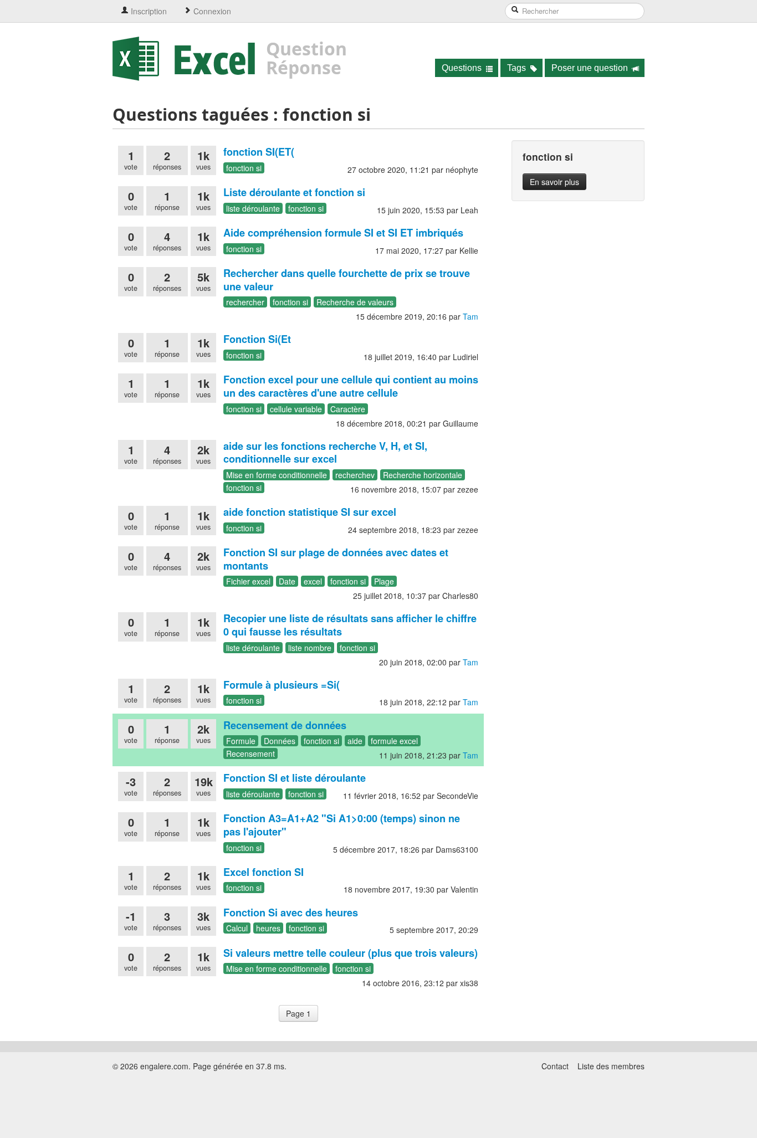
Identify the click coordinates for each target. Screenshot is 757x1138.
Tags (517, 68)
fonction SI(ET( (258, 152)
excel (313, 581)
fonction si (244, 167)
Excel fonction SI (263, 872)
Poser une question (590, 68)
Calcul (237, 928)
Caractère (347, 408)
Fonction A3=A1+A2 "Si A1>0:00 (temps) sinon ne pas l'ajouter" (341, 825)
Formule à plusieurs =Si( (281, 685)
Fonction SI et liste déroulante (294, 778)
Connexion (211, 11)
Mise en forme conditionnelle (276, 474)
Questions (463, 68)
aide (354, 740)
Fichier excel (248, 581)
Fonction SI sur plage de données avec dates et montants (335, 559)
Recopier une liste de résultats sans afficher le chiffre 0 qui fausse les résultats (350, 625)
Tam (470, 316)
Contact (555, 1066)
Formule (240, 740)
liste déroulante (253, 208)
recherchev (355, 474)
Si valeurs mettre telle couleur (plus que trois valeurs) (350, 953)
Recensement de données (284, 725)
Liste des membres (611, 1066)
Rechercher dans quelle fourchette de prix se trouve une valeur (346, 280)
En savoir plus (554, 181)
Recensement (250, 753)
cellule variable (296, 408)
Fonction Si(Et (257, 339)
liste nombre (309, 647)
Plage (384, 581)
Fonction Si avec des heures (290, 912)
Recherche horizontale (422, 474)
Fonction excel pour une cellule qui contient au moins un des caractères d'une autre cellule (350, 386)
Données (279, 740)
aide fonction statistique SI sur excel (309, 512)
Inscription (148, 11)
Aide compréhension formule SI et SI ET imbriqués (343, 232)
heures (268, 928)
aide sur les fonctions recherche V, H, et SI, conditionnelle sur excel (325, 453)
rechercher (245, 301)
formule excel (394, 740)
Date (287, 581)
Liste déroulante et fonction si (294, 192)
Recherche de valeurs (354, 301)
